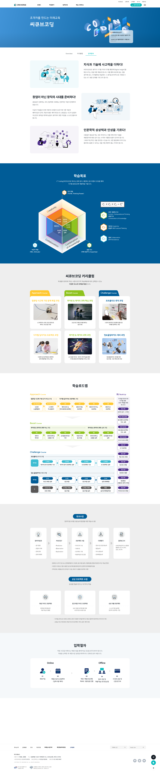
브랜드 (39, 5)
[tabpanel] (80, 27)
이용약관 (38, 747)
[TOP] (153, 768)
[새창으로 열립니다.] (134, 760)
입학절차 (91, 53)
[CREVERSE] (20, 5)
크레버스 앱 (114, 747)
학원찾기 (51, 5)
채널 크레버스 (80, 5)
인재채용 (24, 747)
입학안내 (65, 5)
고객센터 (72, 747)
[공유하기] (153, 757)
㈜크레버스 (17, 754)
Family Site (133, 747)
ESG (31, 747)
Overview (69, 53)
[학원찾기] (153, 762)
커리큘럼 (80, 53)
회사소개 (16, 747)
